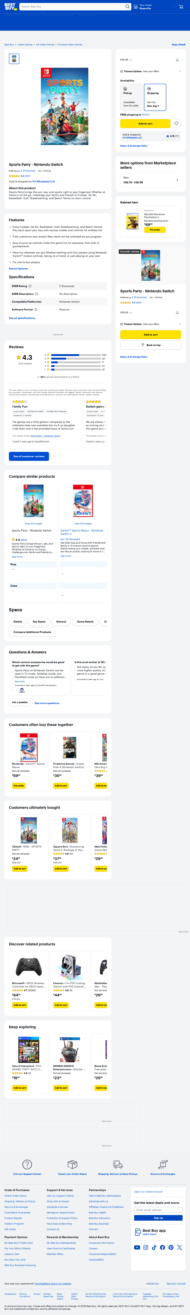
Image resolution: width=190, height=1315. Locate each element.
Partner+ (94, 1229)
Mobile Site (153, 1283)
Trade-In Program (14, 1223)
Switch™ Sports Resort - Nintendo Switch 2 (81, 532)
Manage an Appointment (61, 1212)
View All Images (33, 523)
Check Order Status (15, 1195)
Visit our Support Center (60, 1195)
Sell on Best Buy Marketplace (105, 1195)
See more (17, 556)
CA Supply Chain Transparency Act (171, 1295)
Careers (93, 1248)
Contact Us (53, 1229)
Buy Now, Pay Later (15, 1259)
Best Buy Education (99, 1218)
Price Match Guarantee (17, 1212)
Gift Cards (10, 1229)
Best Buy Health (97, 1212)
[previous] (11, 422)
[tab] (18, 621)
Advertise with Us (98, 1201)
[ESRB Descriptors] (36, 293)
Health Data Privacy (74, 1296)
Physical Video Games (70, 44)
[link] (29, 456)
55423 (145, 114)
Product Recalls (13, 1218)
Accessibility (10, 1294)
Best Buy (9, 44)
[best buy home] (10, 6)
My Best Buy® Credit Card (18, 1242)
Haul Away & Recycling (59, 1223)
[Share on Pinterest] (171, 1247)
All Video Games (45, 44)
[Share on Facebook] (163, 1247)
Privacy (37, 1294)
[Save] (176, 123)
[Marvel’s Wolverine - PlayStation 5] (132, 221)
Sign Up (158, 1217)
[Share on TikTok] (154, 1247)
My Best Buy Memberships (61, 1242)
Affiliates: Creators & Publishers (106, 1206)
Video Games (25, 44)
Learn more (150, 1234)
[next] (103, 422)
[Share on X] (180, 1247)
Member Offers (55, 1253)
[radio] (131, 97)
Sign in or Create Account (148, 1191)
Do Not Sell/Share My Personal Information (96, 1295)
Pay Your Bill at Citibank (17, 1248)
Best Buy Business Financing (20, 1265)
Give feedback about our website (53, 1283)
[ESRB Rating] (30, 286)
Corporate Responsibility (102, 1253)
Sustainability (96, 1259)
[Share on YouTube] (137, 1247)
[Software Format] (35, 309)
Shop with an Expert (58, 1201)
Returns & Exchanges (16, 1206)
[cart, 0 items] (181, 6)
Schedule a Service (57, 1206)
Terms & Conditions (24, 1295)
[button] (177, 60)
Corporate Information (101, 1242)
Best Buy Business (99, 1223)
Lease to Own (11, 1253)
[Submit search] (127, 6)
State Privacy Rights (60, 1296)
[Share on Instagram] (146, 1247)
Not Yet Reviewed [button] (70, 539)
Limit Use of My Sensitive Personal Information (125, 1295)
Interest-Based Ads (48, 1295)
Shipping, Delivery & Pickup (19, 1201)
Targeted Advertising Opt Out (150, 1296)
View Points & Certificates (61, 1248)
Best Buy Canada (176, 1283)
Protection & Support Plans (62, 1218)
